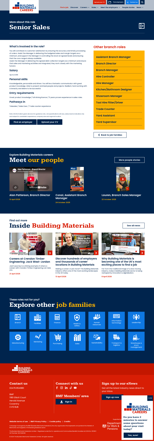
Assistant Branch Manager (113, 57)
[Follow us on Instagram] (61, 387)
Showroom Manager (109, 96)
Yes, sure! (133, 435)
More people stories (129, 159)
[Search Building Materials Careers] (142, 2)
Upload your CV (99, 2)
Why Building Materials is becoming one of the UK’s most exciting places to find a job (121, 261)
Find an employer (23, 122)
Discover (74, 7)
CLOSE (150, 398)
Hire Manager (105, 83)
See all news (133, 225)
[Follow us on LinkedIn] (66, 387)
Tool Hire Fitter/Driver (109, 102)
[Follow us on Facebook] (57, 387)
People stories (128, 7)
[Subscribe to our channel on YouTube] (75, 387)
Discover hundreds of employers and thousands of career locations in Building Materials (76, 261)
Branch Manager (107, 70)
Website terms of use (18, 421)
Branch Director (106, 63)
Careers (83, 7)
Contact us (134, 2)
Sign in (68, 401)
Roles (94, 7)
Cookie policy (55, 421)
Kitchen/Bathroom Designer (114, 89)
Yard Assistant (105, 115)
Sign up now (112, 397)
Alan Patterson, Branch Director (29, 195)
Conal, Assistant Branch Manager (71, 196)
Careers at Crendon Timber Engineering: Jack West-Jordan (29, 260)
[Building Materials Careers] (24, 6)
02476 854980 (16, 388)
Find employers (118, 2)
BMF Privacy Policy (39, 421)
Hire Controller (105, 76)
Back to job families (111, 134)
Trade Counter (105, 109)
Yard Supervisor (106, 122)
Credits (67, 421)
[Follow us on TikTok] (71, 387)
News (139, 7)
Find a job (64, 7)
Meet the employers (109, 7)
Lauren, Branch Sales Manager (121, 195)
